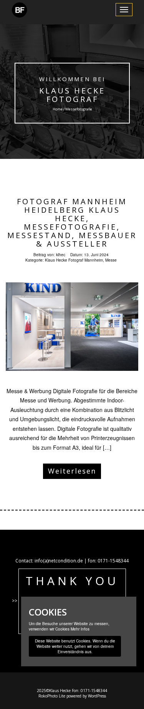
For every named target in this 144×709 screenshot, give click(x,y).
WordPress (97, 696)
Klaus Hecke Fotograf (72, 94)
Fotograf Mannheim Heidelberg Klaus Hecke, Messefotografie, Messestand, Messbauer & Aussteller (72, 222)
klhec (60, 254)
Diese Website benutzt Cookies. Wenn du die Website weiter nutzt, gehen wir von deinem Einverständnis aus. (75, 646)
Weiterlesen (72, 470)
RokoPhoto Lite (51, 696)
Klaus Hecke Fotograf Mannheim (74, 260)
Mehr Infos (80, 629)
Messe (111, 260)
